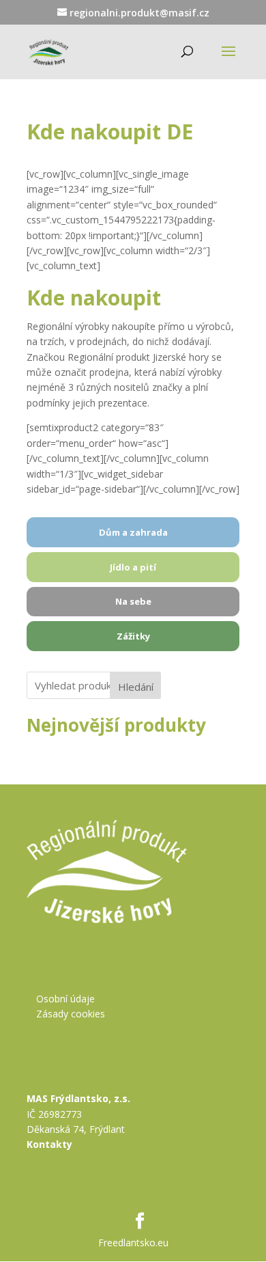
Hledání (135, 687)
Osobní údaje (65, 998)
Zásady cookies (70, 1013)
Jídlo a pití (133, 567)
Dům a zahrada (133, 532)
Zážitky (133, 636)
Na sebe (133, 601)
